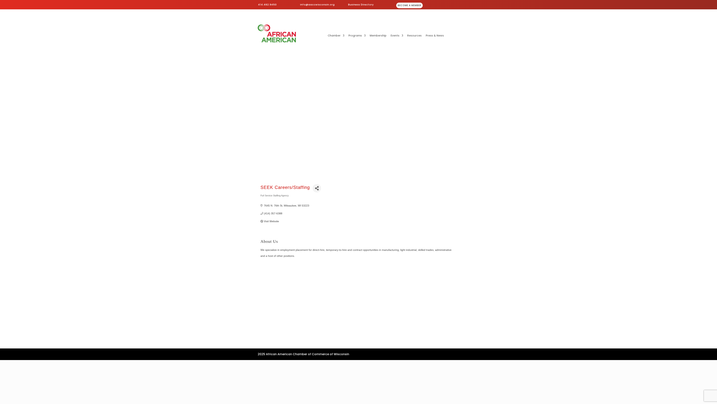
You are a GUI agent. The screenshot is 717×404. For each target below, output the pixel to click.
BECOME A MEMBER (409, 5)
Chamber (334, 35)
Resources (414, 35)
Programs (355, 35)
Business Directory (361, 4)
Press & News (435, 35)
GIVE (448, 5)
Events (395, 35)
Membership (378, 35)
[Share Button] (317, 188)
